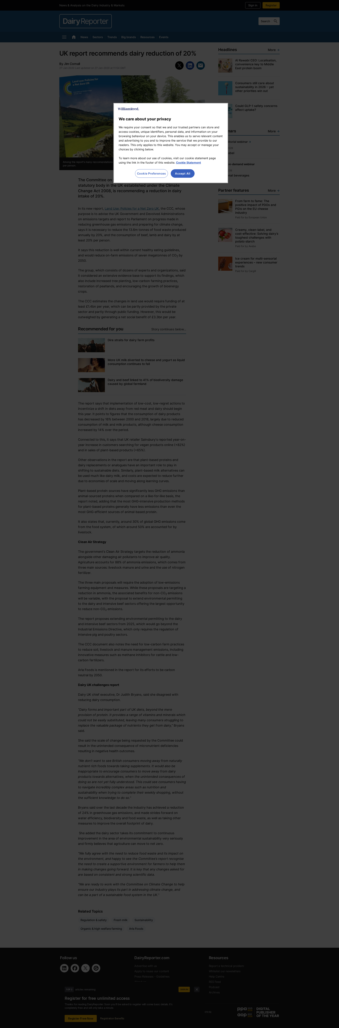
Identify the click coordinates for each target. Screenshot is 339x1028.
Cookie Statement (188, 162)
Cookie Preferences (151, 173)
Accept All (182, 173)
